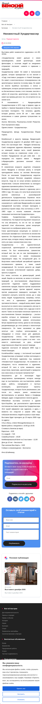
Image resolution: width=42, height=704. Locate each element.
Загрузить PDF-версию (11, 47)
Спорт (4, 628)
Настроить (21, 694)
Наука (4, 623)
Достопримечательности (10, 612)
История (5, 620)
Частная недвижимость (10, 654)
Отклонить (21, 699)
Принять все (21, 688)
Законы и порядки (8, 615)
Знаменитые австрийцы (10, 631)
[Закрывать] (40, 660)
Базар (4, 643)
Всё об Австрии (7, 24)
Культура (5, 28)
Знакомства (6, 646)
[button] (4, 571)
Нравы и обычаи (7, 618)
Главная (4, 21)
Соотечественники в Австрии (11, 634)
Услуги (4, 651)
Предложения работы (9, 648)
